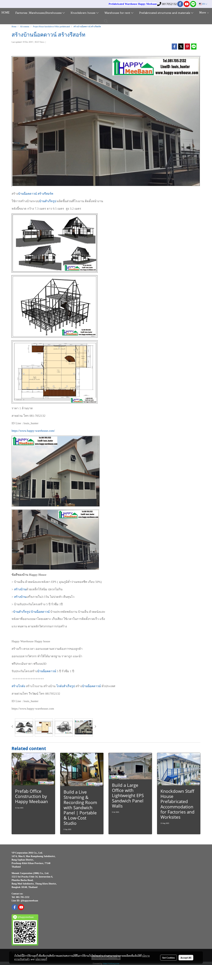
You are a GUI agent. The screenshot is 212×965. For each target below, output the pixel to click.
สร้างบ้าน (20, 589)
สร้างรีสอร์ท (45, 193)
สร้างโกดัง (19, 686)
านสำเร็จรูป (22, 611)
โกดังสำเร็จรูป (65, 686)
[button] (106, 21)
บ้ (14, 611)
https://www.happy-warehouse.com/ (33, 430)
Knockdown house (83, 13)
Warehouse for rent (117, 13)
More (203, 12)
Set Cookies (168, 957)
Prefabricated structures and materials (165, 13)
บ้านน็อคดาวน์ (27, 193)
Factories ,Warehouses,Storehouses (38, 13)
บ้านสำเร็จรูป (47, 201)
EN (203, 4)
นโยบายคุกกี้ (41, 959)
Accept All (186, 957)
